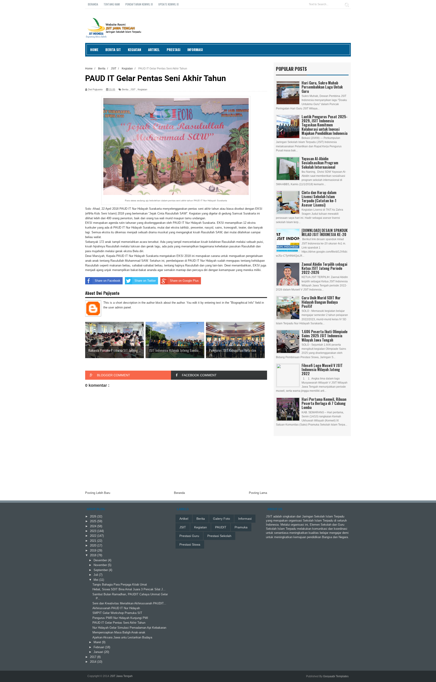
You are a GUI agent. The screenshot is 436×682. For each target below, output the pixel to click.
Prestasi (173, 49)
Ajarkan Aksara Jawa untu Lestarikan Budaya (122, 637)
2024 (93, 526)
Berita (125, 89)
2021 (93, 540)
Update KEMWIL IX (168, 4)
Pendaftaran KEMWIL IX (139, 4)
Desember (101, 560)
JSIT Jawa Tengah (121, 676)
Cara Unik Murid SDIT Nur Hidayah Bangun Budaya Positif (321, 302)
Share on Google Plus (184, 280)
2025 (93, 521)
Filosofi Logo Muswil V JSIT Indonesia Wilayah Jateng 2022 (322, 369)
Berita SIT (113, 49)
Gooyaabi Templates (336, 676)
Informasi (195, 49)
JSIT (133, 89)
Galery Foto (221, 518)
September (101, 570)
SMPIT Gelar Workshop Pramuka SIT (117, 613)
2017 (93, 657)
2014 (93, 661)
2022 (93, 535)
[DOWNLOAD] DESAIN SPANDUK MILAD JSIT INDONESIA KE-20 (325, 232)
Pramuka (241, 527)
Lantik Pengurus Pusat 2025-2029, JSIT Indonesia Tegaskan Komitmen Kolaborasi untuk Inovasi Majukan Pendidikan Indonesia (324, 125)
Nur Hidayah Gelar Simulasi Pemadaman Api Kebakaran (129, 627)
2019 (93, 550)
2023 (93, 531)
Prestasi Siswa (189, 544)
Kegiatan (134, 49)
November (101, 565)
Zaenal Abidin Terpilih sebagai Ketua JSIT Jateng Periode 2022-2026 (324, 268)
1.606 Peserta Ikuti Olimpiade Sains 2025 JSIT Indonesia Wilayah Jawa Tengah (324, 335)
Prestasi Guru (189, 536)
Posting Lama (258, 493)
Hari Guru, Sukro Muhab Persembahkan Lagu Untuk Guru (322, 87)
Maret (98, 642)
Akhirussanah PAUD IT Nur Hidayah (116, 608)
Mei (96, 579)
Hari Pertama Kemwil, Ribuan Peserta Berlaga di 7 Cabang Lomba (324, 403)
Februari (99, 647)
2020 (93, 545)
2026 (93, 516)
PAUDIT (220, 527)
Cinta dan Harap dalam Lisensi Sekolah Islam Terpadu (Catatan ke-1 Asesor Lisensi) (319, 199)
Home (94, 49)
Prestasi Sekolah (219, 536)
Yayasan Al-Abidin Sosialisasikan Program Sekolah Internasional (320, 163)
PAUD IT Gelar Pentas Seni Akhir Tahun (118, 622)
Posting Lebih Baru (97, 493)
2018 (93, 555)
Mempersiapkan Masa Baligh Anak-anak (118, 632)
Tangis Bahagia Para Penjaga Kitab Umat (119, 584)
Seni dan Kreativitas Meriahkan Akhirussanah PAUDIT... (129, 603)
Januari (99, 652)
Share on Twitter (145, 280)
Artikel (154, 49)
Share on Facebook (107, 280)
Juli (96, 574)
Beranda (93, 4)
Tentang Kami (112, 4)
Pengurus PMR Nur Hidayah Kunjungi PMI (120, 618)
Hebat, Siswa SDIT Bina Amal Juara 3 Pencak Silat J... (129, 589)
